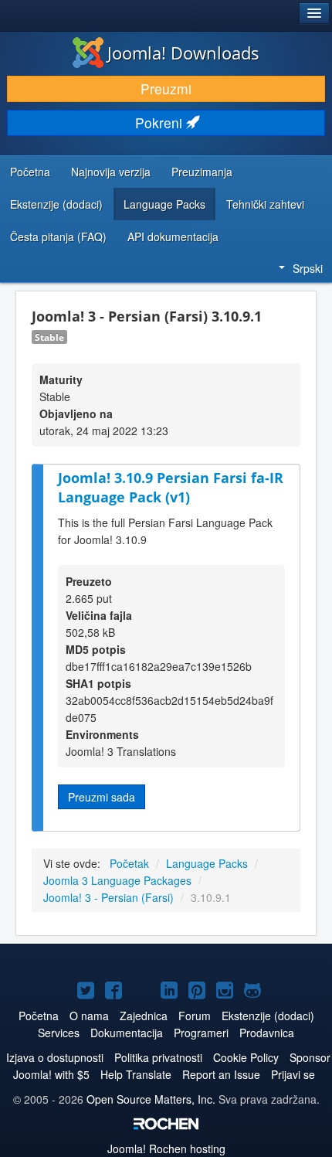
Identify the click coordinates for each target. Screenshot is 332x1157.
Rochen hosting (166, 1148)
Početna (30, 171)
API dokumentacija (173, 236)
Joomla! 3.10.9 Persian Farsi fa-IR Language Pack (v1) (170, 487)
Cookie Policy (246, 1057)
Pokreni (160, 122)
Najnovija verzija (111, 171)
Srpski (308, 268)
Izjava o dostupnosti (54, 1057)
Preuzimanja (201, 171)
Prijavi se (293, 1074)
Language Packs (164, 204)
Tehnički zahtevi (265, 204)
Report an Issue (221, 1074)
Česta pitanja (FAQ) (58, 236)
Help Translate (135, 1074)
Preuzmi (166, 88)
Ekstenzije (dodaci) (56, 204)
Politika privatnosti (158, 1057)
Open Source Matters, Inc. (150, 1099)
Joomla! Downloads (183, 52)
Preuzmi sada (101, 797)
